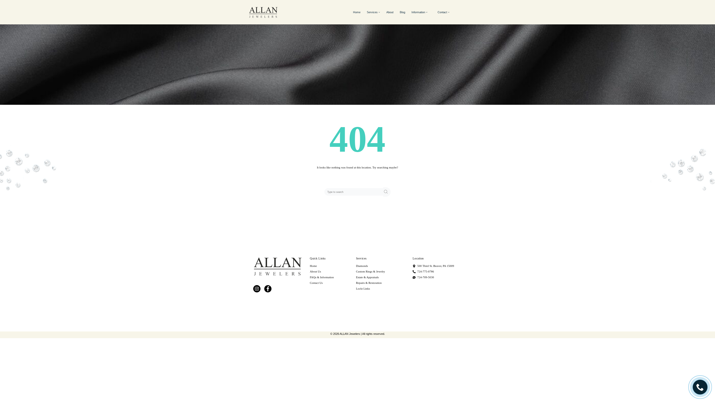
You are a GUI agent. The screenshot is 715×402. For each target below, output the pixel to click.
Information (418, 12)
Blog (402, 12)
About (389, 12)
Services (372, 12)
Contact (442, 12)
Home (356, 12)
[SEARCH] (387, 192)
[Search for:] (354, 191)
